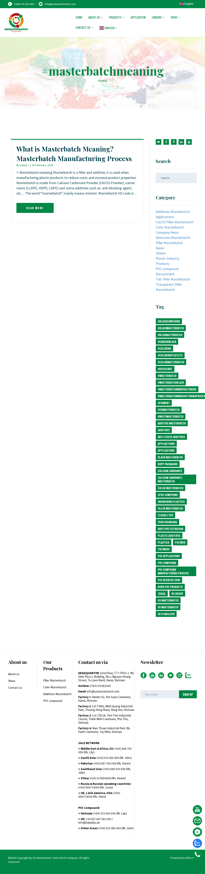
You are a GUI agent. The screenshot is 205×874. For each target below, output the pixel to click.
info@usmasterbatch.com (60, 4)
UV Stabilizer (166, 614)
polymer (180, 542)
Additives (164, 430)
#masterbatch (167, 376)
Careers (157, 17)
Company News (167, 232)
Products (115, 17)
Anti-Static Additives (171, 437)
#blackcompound (169, 321)
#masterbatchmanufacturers (177, 389)
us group (177, 594)
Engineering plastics (171, 502)
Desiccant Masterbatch (173, 237)
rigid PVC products (170, 587)
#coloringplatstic (170, 355)
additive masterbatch (172, 423)
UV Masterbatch (168, 607)
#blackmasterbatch (171, 328)
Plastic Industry (167, 258)
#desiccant (165, 369)
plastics (163, 542)
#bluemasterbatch (170, 335)
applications (166, 450)
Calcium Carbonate (170, 471)
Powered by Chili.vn (182, 858)
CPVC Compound (168, 495)
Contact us (83, 27)
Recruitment (165, 274)
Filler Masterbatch (169, 242)
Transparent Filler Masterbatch (169, 287)
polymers (164, 549)
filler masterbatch (170, 508)
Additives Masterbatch (173, 211)
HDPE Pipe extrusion (170, 529)
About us (94, 17)
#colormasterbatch (171, 362)
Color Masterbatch (170, 227)
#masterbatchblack (171, 382)
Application (138, 17)
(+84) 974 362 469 (24, 4)
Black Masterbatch (170, 457)
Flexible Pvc (165, 515)
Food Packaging (167, 522)
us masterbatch (168, 600)
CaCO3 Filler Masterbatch (174, 222)
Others (161, 253)
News (174, 17)
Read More (35, 208)
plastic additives (169, 536)
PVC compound (167, 268)
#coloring (164, 348)
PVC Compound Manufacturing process (173, 571)
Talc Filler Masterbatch (173, 279)
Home (79, 17)
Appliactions (166, 444)
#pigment (164, 403)
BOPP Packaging (168, 464)
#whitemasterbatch (170, 416)
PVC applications (169, 556)
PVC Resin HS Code (169, 580)
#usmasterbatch (169, 410)
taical (162, 594)
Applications (165, 217)
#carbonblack (167, 342)
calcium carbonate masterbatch (170, 479)
